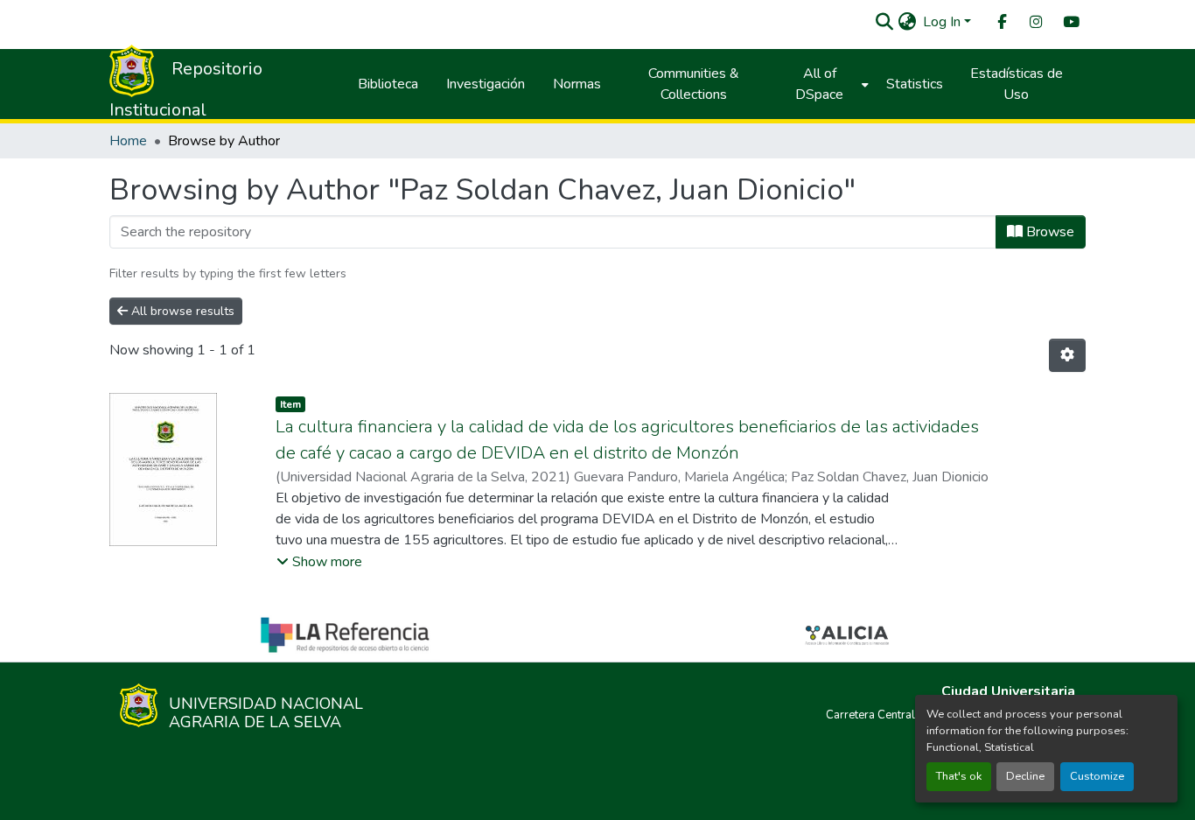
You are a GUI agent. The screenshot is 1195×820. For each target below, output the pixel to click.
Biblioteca (388, 84)
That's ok (959, 776)
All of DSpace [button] (819, 84)
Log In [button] (943, 22)
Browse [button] (1048, 232)
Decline (1025, 776)
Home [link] (128, 141)
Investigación (485, 84)
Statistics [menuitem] (914, 84)
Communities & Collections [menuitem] (693, 84)
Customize (1097, 776)
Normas (577, 84)
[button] (884, 21)
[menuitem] (1001, 22)
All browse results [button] (181, 311)
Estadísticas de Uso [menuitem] (1016, 84)
